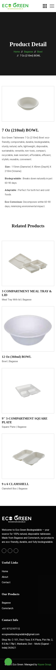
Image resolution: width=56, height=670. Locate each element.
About (5, 576)
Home (17, 51)
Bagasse (28, 51)
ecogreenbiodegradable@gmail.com (20, 634)
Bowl (39, 51)
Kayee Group (44, 664)
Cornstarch (7, 608)
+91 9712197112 (11, 628)
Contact (6, 582)
